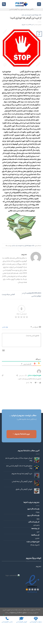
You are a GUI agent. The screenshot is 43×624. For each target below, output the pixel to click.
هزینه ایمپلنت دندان (34, 375)
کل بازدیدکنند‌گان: (33, 522)
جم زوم (24, 25)
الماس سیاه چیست (8, 294)
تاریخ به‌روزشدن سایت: (32, 542)
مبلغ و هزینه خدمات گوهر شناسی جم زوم (19, 467)
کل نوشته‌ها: (35, 528)
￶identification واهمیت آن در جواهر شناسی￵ (31, 295)
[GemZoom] (21, 4)
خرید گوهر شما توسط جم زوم (22, 474)
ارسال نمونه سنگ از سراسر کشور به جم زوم (18, 459)
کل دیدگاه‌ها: (35, 535)
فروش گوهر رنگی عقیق (24, 489)
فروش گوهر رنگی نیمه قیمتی (22, 482)
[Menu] (39, 4)
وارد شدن (5, 327)
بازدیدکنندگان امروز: (33, 509)
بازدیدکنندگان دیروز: (33, 515)
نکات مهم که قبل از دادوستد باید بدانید (31, 15)
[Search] (4, 4)
